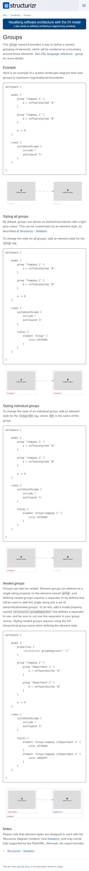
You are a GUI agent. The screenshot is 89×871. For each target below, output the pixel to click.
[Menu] (84, 5)
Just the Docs (23, 866)
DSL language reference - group (62, 53)
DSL (5, 15)
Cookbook (15, 15)
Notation (53, 838)
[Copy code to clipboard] (83, 86)
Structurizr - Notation (33, 231)
